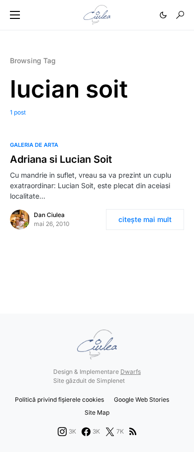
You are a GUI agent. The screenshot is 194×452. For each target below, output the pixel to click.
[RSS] (132, 431)
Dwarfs (130, 371)
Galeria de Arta (34, 144)
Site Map (97, 412)
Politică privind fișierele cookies (59, 399)
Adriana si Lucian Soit (61, 159)
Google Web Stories (141, 399)
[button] (15, 15)
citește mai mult (145, 219)
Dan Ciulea (49, 215)
